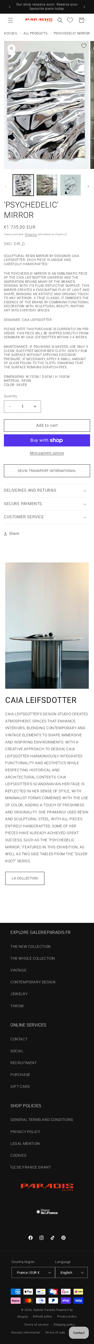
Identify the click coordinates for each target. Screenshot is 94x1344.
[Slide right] (88, 186)
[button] (10, 20)
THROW (17, 1006)
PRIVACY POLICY (25, 1132)
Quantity (10, 396)
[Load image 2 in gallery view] (46, 184)
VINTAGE (18, 970)
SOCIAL (17, 1051)
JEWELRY (18, 994)
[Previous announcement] (9, 7)
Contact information (25, 1332)
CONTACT (18, 1039)
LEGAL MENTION (25, 1143)
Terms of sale (55, 1332)
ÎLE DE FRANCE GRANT (30, 1167)
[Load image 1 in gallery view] (23, 184)
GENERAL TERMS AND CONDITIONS (41, 1120)
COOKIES (18, 1155)
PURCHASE (20, 1075)
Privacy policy (67, 1316)
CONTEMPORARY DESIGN (32, 982)
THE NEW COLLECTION (30, 946)
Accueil (10, 33)
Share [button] (14, 533)
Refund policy (42, 1316)
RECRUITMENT (23, 1063)
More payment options (47, 453)
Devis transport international (47, 471)
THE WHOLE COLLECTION (32, 958)
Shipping (31, 234)
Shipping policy (64, 1324)
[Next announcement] (84, 7)
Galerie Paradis (44, 1310)
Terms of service (36, 1324)
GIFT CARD (20, 1086)
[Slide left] (5, 186)
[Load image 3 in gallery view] (70, 184)
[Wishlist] (70, 20)
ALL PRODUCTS (35, 33)
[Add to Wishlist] (84, 45)
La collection (25, 878)
